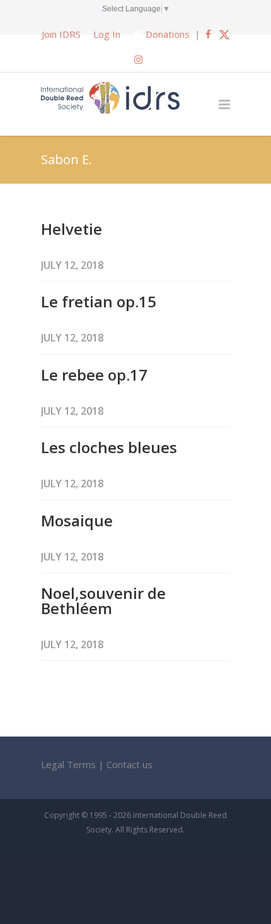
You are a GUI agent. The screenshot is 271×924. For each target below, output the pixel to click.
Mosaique (77, 520)
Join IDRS (61, 34)
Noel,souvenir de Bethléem (103, 601)
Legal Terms (68, 764)
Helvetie (71, 228)
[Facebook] (208, 34)
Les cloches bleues (109, 447)
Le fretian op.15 (98, 301)
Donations (168, 34)
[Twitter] (224, 34)
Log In (106, 34)
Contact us (130, 764)
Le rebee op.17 (94, 374)
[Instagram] (138, 59)
